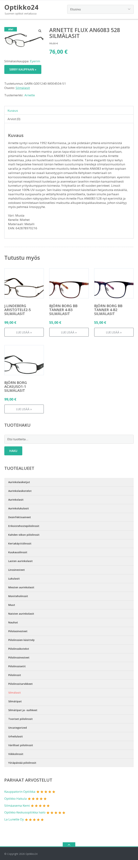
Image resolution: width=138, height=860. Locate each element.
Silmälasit (23, 88)
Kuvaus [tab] (13, 110)
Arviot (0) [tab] (14, 119)
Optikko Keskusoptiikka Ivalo (24, 812)
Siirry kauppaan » (22, 69)
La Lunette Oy (14, 819)
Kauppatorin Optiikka (19, 791)
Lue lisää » (24, 332)
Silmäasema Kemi (17, 805)
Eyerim (35, 61)
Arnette (29, 95)
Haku (13, 451)
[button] (40, 31)
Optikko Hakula (15, 798)
